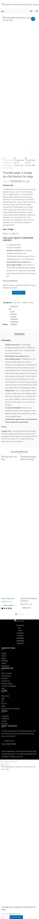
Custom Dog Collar (7, 598)
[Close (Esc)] (2, 761)
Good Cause (6, 676)
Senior (3, 658)
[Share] (6, 761)
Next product (36, 11)
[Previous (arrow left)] (2, 764)
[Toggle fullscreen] (11, 761)
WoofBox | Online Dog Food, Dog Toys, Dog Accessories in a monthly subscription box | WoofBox (19, 753)
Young (3, 656)
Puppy (3, 653)
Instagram (5, 716)
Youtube (4, 724)
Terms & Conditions (8, 686)
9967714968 (11, 744)
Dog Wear (16, 302)
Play (3, 698)
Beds (3, 706)
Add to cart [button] (26, 608)
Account (4, 678)
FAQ (3, 688)
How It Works (6, 673)
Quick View (17, 457)
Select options (9, 605)
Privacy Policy (6, 683)
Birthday (4, 661)
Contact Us (5, 681)
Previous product (31, 11)
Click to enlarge (33, 154)
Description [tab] (19, 334)
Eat (2, 701)
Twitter (3, 721)
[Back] (2, 11)
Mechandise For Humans (10, 709)
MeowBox (5, 666)
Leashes (25, 302)
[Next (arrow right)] (6, 764)
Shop (31, 302)
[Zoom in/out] (15, 761)
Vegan (3, 663)
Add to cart (18, 293)
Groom (4, 703)
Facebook (5, 718)
